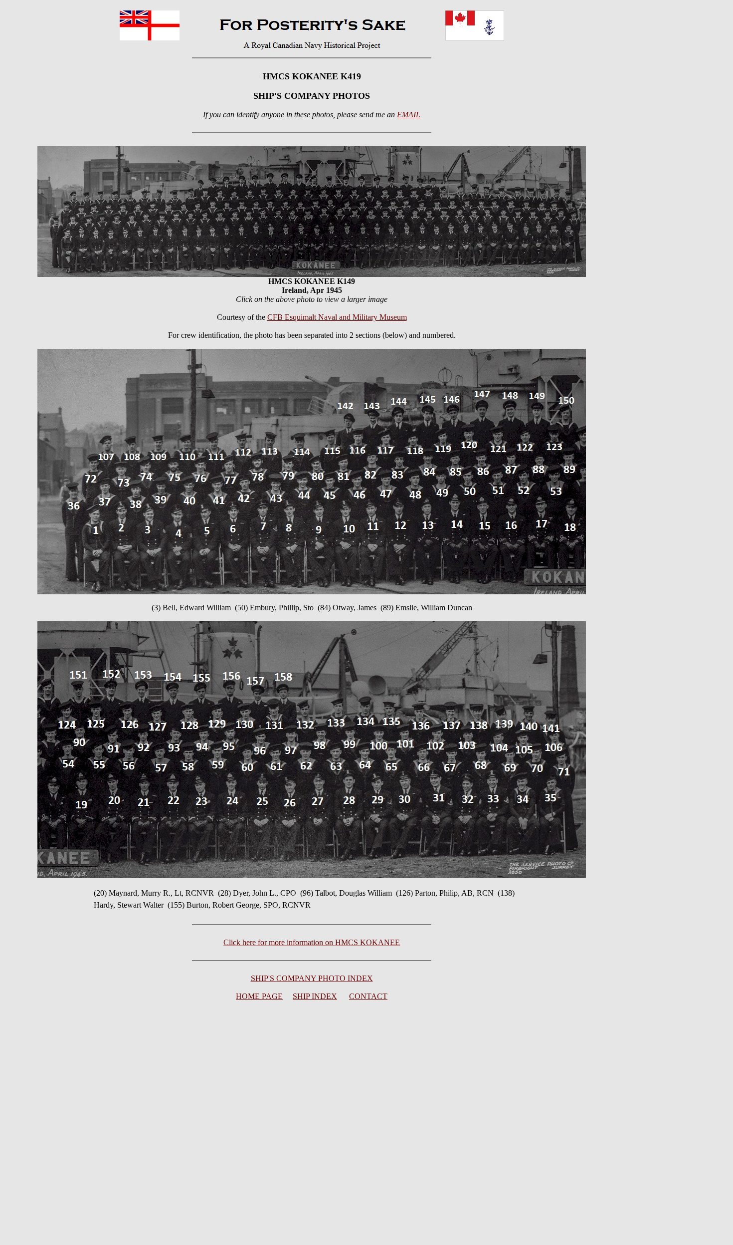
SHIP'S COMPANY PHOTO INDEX (312, 978)
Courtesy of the (312, 317)
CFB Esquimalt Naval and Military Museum (337, 317)
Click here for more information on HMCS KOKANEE (311, 942)
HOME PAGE (259, 996)
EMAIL (408, 114)
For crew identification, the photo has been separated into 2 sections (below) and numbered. (312, 335)
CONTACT (368, 996)
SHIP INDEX (315, 996)
